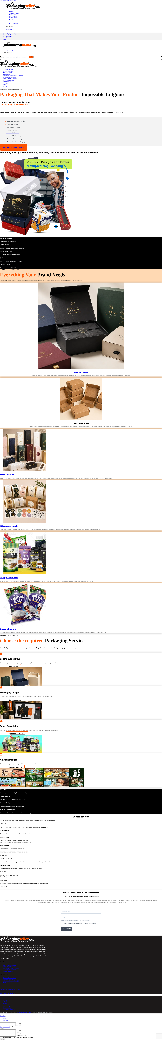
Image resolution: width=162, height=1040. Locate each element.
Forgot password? (5, 1027)
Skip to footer (12, 0)
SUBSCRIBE (67, 929)
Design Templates (9, 577)
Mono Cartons (7, 474)
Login (5, 1018)
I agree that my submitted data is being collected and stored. (18, 1037)
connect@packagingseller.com (10, 990)
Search (2, 57)
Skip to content (4, 0)
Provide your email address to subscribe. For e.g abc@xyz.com (75, 920)
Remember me (16, 1027)
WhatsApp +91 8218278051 (8, 993)
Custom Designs (8, 629)
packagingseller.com (24, 1013)
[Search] (31, 57)
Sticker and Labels (9, 526)
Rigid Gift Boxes (81, 372)
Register (5, 1020)
